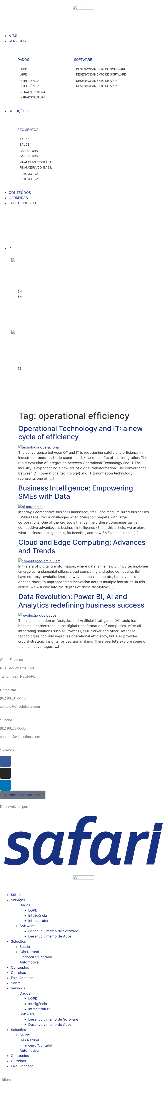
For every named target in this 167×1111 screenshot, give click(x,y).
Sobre (16, 894)
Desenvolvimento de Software (53, 931)
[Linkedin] (5, 785)
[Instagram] (5, 773)
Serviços (18, 900)
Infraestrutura (39, 920)
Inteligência (37, 915)
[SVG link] (83, 840)
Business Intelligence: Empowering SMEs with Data (75, 492)
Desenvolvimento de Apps (50, 936)
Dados (25, 905)
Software (27, 926)
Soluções (18, 941)
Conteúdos (20, 967)
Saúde (25, 946)
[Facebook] (5, 761)
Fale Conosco (22, 978)
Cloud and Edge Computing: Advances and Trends (81, 546)
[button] (83, 28)
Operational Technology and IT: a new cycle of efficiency (80, 432)
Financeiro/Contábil (36, 957)
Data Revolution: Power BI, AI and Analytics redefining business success (81, 600)
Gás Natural (29, 952)
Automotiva (29, 962)
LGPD (33, 910)
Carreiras (18, 972)
